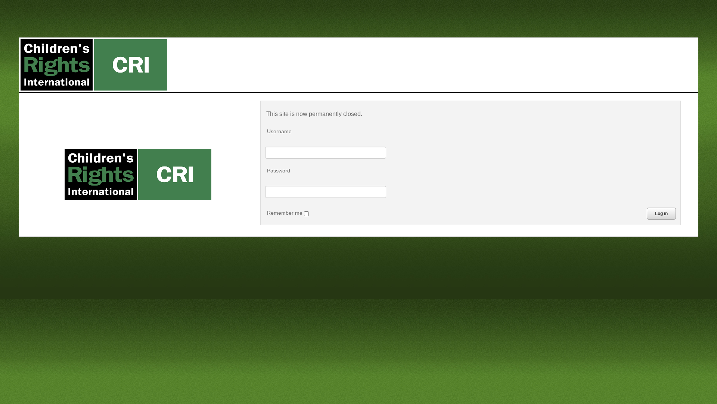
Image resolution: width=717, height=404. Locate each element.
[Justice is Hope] (93, 65)
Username (279, 131)
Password (278, 171)
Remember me (285, 213)
